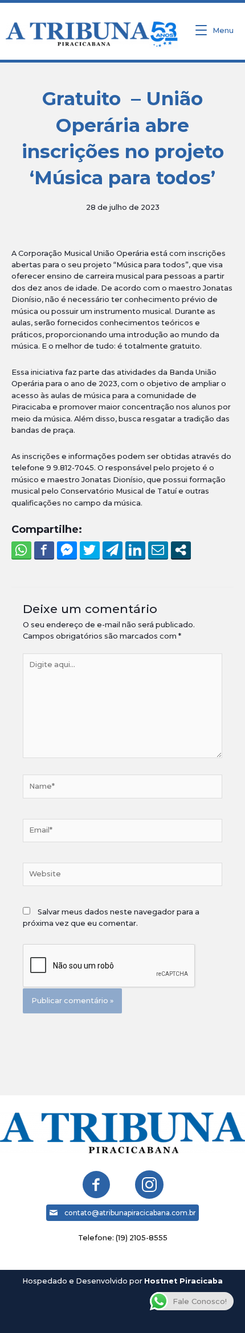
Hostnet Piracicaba (183, 1281)
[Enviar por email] (158, 549)
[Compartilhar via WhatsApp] (21, 549)
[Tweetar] (90, 549)
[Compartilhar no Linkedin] (135, 549)
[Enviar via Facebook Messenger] (67, 549)
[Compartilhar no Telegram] (112, 549)
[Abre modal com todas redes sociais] (181, 549)
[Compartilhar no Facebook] (44, 549)
